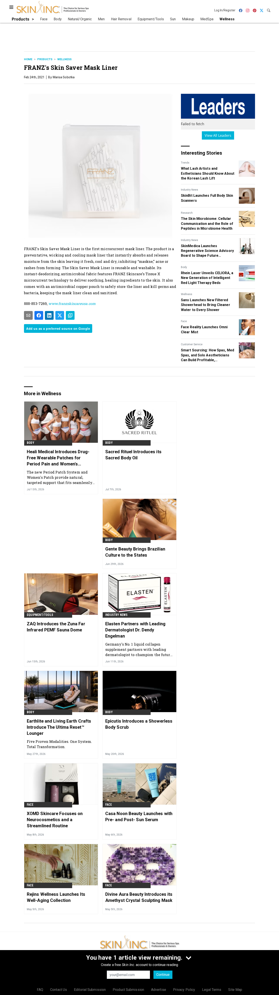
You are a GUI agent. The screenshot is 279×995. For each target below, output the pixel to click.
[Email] (28, 315)
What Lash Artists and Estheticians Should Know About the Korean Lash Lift (207, 173)
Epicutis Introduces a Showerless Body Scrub (138, 724)
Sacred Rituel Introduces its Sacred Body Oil (133, 454)
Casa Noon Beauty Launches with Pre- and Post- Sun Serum (138, 816)
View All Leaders (218, 135)
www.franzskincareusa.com (71, 303)
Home (28, 59)
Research (187, 212)
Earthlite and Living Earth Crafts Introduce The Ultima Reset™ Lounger (59, 727)
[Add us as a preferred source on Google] (70, 315)
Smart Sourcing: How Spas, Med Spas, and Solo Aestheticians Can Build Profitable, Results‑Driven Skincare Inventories (207, 355)
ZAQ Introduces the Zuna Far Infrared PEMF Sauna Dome (56, 627)
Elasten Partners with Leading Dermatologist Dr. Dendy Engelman (135, 630)
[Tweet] (59, 315)
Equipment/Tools (40, 615)
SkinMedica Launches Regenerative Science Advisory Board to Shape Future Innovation (207, 251)
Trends (185, 162)
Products (44, 59)
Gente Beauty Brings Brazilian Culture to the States (135, 552)
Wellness (64, 59)
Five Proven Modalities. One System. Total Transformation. (59, 744)
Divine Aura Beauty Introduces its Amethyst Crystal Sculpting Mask (138, 897)
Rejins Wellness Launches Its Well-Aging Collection (56, 897)
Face (184, 321)
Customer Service (191, 344)
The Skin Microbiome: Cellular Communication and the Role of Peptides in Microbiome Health (207, 224)
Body (184, 267)
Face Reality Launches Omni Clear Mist (204, 329)
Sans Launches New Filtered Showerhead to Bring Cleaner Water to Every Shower (205, 305)
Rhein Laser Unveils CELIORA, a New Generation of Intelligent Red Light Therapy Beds (207, 278)
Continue (163, 975)
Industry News (189, 189)
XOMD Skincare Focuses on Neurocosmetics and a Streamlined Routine (55, 819)
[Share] (38, 315)
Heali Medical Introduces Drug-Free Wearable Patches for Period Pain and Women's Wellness (58, 458)
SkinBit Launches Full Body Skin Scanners (207, 197)
